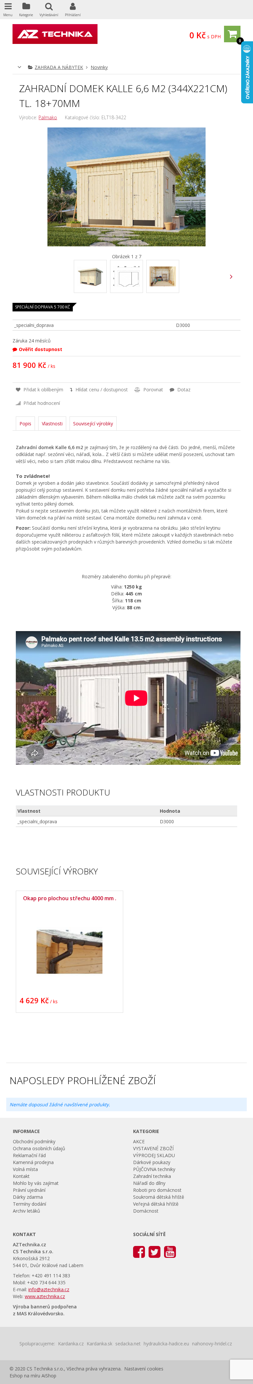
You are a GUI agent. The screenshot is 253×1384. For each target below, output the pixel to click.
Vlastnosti (52, 423)
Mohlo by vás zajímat (36, 1183)
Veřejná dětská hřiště (156, 1204)
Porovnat (152, 389)
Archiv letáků (26, 1211)
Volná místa (25, 1169)
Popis (25, 423)
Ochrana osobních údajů (39, 1148)
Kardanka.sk (99, 1343)
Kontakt (21, 1176)
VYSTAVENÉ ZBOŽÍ (153, 1148)
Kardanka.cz (71, 1343)
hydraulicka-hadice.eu (166, 1343)
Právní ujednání (29, 1190)
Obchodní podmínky (34, 1141)
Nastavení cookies (143, 1369)
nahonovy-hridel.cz (212, 1343)
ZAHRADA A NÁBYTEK (59, 67)
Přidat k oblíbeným (42, 389)
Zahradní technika (152, 1176)
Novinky (99, 67)
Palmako (48, 117)
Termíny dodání (29, 1204)
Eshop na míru (25, 1375)
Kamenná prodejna (33, 1162)
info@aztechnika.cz (48, 1289)
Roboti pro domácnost (157, 1190)
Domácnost (145, 1211)
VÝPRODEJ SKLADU (154, 1155)
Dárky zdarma (28, 1197)
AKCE (139, 1141)
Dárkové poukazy (151, 1162)
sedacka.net (128, 1343)
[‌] (231, 276)
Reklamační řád (29, 1155)
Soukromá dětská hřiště (158, 1197)
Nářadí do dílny (149, 1183)
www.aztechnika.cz (45, 1296)
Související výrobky (93, 423)
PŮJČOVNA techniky (154, 1169)
